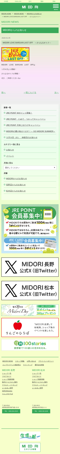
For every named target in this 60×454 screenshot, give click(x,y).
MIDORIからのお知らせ (16, 178)
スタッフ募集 (19, 361)
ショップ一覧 (6, 373)
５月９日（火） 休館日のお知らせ (21, 137)
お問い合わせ (31, 361)
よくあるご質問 (7, 388)
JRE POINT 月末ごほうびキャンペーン (23, 125)
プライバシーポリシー (46, 361)
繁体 (42, 1)
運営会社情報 (39, 365)
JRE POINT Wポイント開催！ (19, 113)
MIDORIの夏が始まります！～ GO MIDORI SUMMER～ (30, 131)
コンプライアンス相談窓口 (11, 365)
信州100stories (7, 391)
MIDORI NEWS (7, 361)
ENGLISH (18, 1)
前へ (3, 92)
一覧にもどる (30, 92)
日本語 (6, 1)
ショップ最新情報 (8, 379)
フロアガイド (6, 376)
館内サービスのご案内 (9, 382)
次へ (56, 92)
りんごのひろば (7, 394)
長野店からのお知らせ (16, 185)
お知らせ (10, 150)
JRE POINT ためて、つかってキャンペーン (26, 119)
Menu (56, 9)
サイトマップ (27, 365)
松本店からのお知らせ (16, 191)
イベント (10, 156)
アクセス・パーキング (9, 385)
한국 (30, 1)
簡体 (54, 1)
